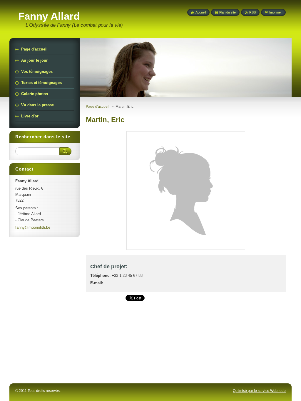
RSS (252, 12)
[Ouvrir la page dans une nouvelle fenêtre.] (185, 249)
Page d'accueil (97, 106)
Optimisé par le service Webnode (259, 390)
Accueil (200, 12)
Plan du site (227, 12)
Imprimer (275, 12)
